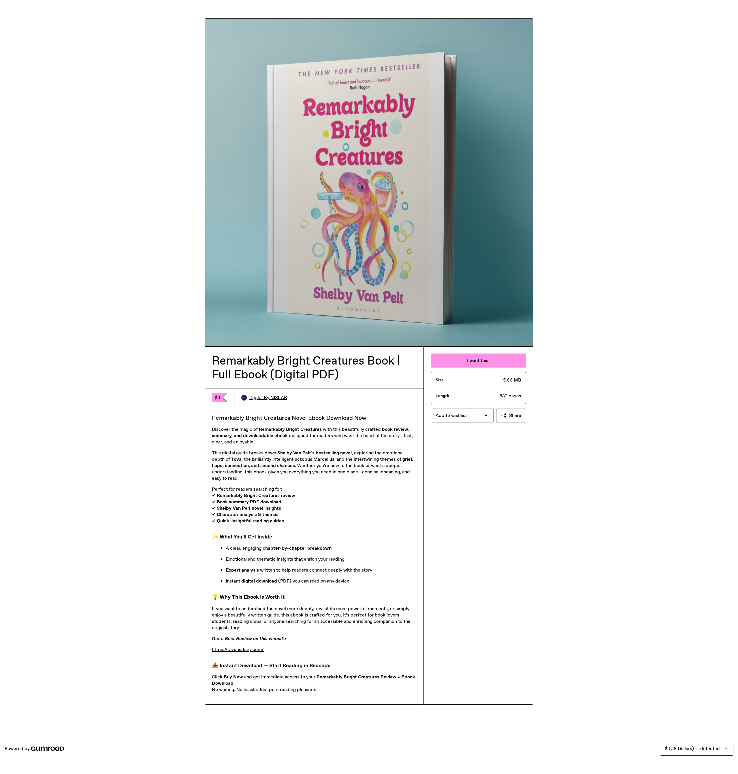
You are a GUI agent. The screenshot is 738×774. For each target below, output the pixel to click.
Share (515, 415)
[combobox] (462, 415)
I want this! (478, 360)
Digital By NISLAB (268, 397)
